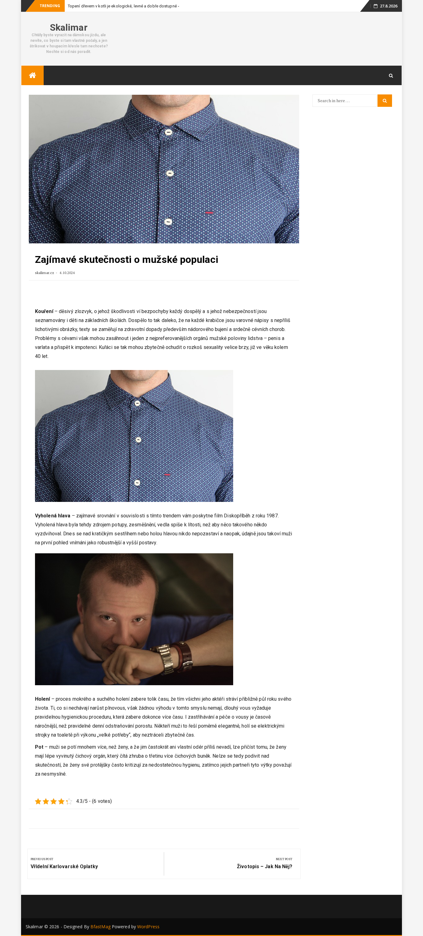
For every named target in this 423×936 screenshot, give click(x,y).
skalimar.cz (44, 272)
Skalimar (69, 27)
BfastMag (100, 926)
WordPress (148, 926)
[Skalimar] (32, 75)
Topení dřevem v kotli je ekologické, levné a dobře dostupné (122, 6)
